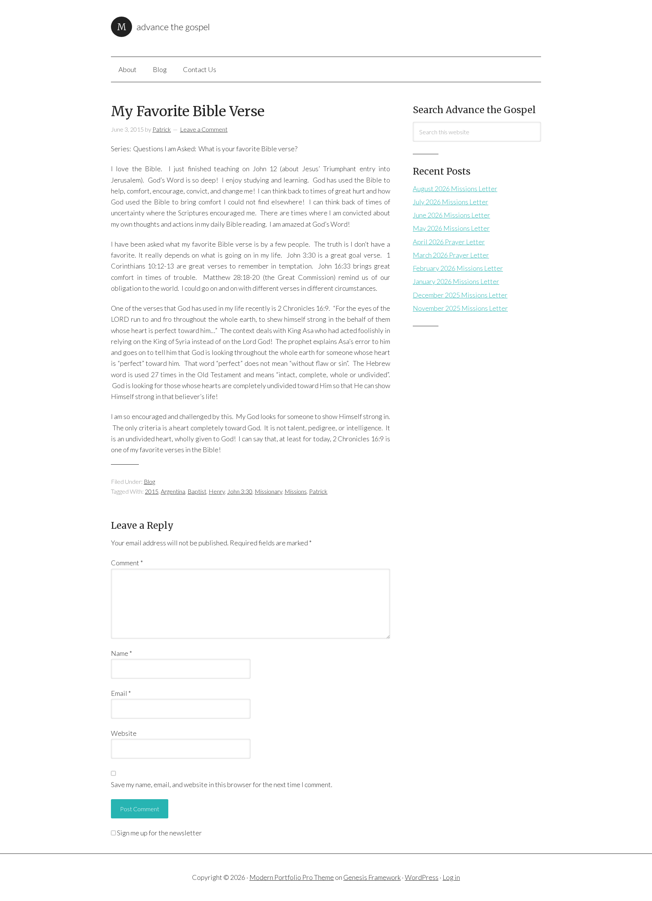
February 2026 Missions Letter (458, 268)
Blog (149, 481)
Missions (295, 491)
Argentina (173, 491)
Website (124, 733)
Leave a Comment (204, 129)
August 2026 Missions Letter (455, 188)
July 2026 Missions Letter (450, 202)
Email (121, 693)
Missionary (268, 491)
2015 (151, 491)
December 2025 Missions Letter (460, 295)
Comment (127, 563)
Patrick (318, 491)
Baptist (197, 491)
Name (121, 653)
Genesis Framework (372, 877)
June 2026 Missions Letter (451, 215)
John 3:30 (239, 491)
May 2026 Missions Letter (451, 228)
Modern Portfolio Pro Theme (291, 877)
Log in (451, 877)
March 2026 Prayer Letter (451, 255)
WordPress (421, 877)
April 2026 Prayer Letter (449, 242)
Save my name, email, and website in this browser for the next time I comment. (221, 784)
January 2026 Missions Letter (456, 281)
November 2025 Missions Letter (460, 308)
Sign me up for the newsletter (159, 833)
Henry (217, 491)
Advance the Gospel (173, 26)
